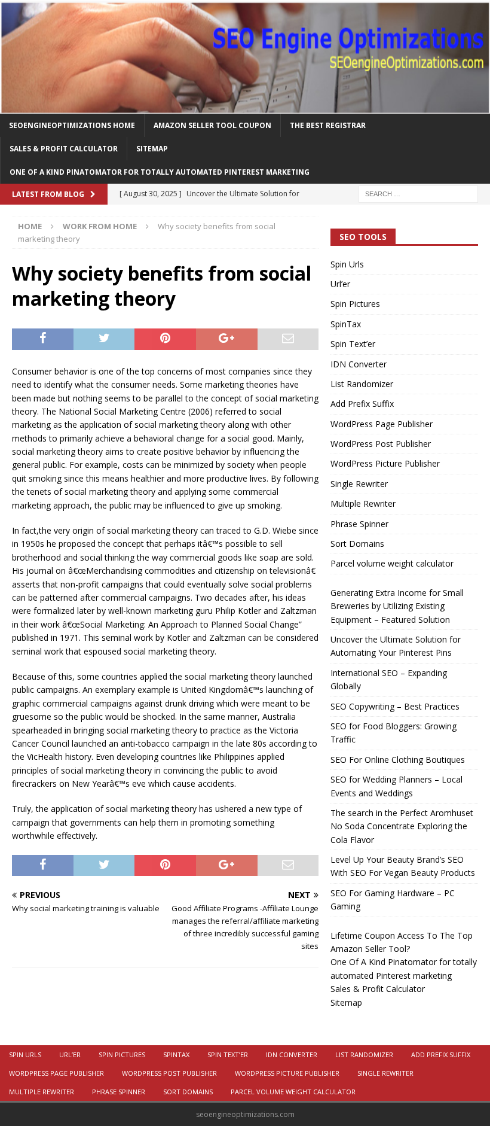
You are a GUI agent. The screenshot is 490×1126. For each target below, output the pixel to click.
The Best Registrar (328, 125)
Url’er (340, 284)
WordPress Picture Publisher (385, 463)
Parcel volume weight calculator (392, 563)
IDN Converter (358, 364)
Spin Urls (347, 264)
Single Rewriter (359, 483)
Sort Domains (357, 543)
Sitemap (152, 149)
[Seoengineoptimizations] (245, 106)
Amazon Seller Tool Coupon (212, 125)
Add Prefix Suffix (362, 403)
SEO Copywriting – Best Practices (395, 706)
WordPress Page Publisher (381, 424)
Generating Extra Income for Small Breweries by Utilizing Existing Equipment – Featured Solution (397, 606)
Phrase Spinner (359, 523)
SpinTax (345, 324)
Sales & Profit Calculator (64, 149)
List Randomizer (361, 383)
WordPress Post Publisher (380, 443)
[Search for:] (418, 193)
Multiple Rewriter (363, 503)
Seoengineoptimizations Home (72, 125)
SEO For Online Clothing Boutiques (397, 759)
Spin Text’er (352, 343)
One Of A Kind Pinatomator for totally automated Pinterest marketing (160, 172)
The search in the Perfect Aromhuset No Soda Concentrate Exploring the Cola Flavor (401, 826)
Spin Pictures (355, 303)
